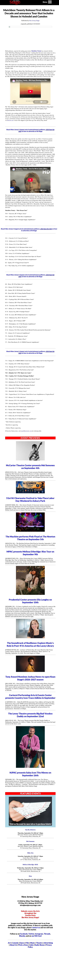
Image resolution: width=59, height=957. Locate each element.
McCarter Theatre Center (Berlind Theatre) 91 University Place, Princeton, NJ (30, 835)
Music (32, 943)
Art (9, 943)
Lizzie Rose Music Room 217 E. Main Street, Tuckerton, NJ (30, 858)
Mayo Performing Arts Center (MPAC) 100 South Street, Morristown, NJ (30, 870)
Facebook (24, 934)
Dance (22, 943)
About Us (13, 945)
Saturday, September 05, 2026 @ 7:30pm (30, 856)
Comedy (15, 943)
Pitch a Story (23, 945)
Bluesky (22, 936)
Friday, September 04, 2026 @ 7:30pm (30, 844)
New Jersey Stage (34, 20)
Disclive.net (10, 120)
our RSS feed (37, 936)
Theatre (39, 943)
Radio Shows (40, 945)
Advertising (48, 943)
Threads (47, 934)
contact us (36, 927)
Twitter (31, 934)
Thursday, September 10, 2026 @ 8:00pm (30, 879)
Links (31, 945)
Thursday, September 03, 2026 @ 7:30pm (30, 833)
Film (27, 943)
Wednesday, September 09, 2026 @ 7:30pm (30, 868)
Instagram (39, 934)
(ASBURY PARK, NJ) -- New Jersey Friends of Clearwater (22, 505)
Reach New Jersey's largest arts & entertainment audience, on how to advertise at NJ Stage (30, 130)
